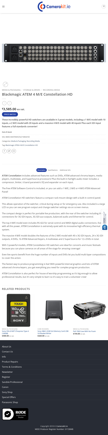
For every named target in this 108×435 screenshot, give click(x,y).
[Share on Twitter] (9, 151)
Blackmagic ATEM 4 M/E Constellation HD (22, 145)
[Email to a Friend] (14, 151)
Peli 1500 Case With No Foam (84, 331)
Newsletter (7, 372)
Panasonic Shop (10, 402)
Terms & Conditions (12, 366)
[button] (3, 7)
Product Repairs (10, 361)
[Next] (106, 317)
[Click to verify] (15, 413)
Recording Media (51, 90)
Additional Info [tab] (65, 170)
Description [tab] (41, 170)
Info (4, 356)
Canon (5, 387)
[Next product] (4, 103)
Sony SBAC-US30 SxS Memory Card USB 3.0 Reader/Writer (53, 332)
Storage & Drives (31, 90)
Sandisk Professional (12, 382)
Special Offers (9, 397)
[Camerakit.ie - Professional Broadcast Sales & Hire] (54, 6)
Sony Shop (7, 392)
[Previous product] (9, 103)
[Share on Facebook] (4, 151)
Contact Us (7, 351)
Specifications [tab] (53, 170)
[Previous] (2, 317)
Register (6, 377)
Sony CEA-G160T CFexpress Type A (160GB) (15, 332)
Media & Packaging (11, 90)
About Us (6, 346)
